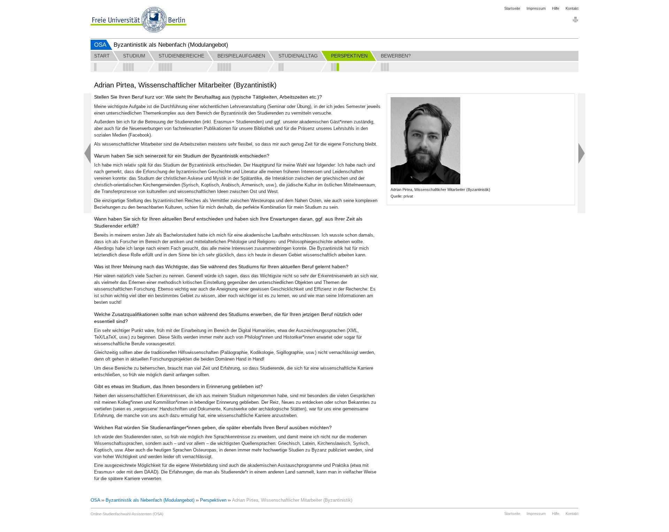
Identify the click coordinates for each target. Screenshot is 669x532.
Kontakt (572, 8)
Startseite (512, 8)
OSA (100, 44)
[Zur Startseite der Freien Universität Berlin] (138, 19)
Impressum (536, 8)
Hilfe (555, 8)
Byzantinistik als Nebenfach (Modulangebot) (150, 500)
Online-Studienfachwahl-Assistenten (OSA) (127, 514)
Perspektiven (213, 500)
